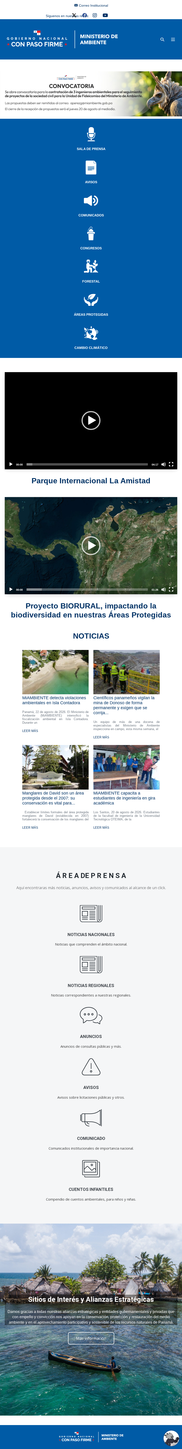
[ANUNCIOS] (91, 1015)
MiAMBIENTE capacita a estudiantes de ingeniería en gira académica (124, 798)
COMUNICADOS (91, 215)
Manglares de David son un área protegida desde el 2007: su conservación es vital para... (53, 798)
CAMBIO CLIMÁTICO (91, 348)
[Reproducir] (11, 464)
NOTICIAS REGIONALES (91, 985)
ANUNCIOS (91, 1036)
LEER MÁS (30, 731)
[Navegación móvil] (173, 39)
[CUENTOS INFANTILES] (91, 1168)
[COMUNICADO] (91, 1117)
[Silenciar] (163, 464)
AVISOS (91, 182)
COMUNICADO (91, 1138)
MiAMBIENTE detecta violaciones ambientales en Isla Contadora (54, 700)
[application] (91, 420)
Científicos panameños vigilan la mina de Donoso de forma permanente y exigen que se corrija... (124, 705)
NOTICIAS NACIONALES (91, 934)
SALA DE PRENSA (91, 149)
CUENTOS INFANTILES (91, 1189)
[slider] (87, 464)
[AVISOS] (91, 1066)
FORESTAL (91, 281)
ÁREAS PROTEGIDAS (91, 314)
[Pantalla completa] (171, 464)
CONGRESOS (91, 248)
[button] (162, 39)
